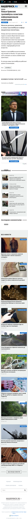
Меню (26, 6)
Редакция (8, 481)
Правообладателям (17, 481)
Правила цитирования (11, 485)
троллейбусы (8, 67)
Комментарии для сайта (21, 84)
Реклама (20, 485)
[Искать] (25, 490)
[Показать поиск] (25, 2)
